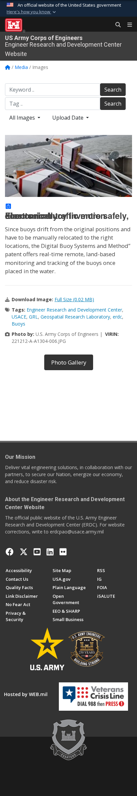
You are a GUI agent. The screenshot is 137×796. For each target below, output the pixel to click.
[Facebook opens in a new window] (10, 552)
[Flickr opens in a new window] (63, 552)
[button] (32, 12)
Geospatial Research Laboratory (75, 317)
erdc (117, 317)
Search (112, 89)
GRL (33, 317)
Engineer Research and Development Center (74, 310)
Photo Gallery (68, 362)
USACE (19, 317)
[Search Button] (116, 25)
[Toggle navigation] (127, 25)
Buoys (18, 324)
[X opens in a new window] (24, 552)
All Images (22, 117)
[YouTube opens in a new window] (37, 552)
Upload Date (68, 117)
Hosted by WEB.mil (26, 694)
